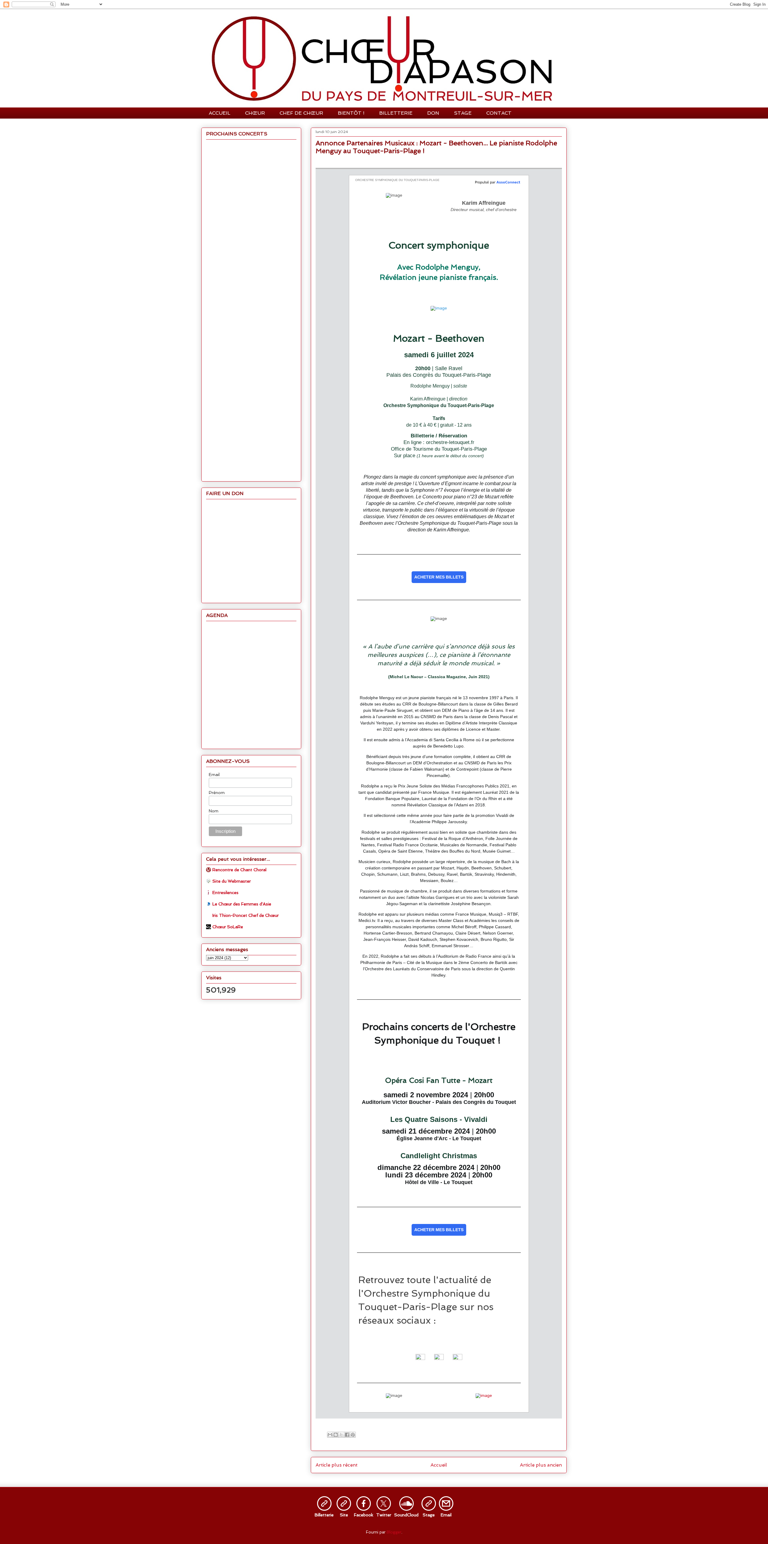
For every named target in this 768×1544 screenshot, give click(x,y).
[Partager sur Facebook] (347, 1435)
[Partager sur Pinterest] (353, 1435)
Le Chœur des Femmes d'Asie (241, 904)
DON (433, 113)
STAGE (463, 113)
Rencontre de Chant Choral (239, 869)
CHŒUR (255, 113)
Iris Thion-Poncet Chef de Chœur (245, 915)
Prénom (217, 792)
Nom (213, 810)
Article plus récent (337, 1465)
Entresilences (225, 892)
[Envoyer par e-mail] (330, 1435)
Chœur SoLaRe (227, 926)
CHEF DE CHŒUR (301, 113)
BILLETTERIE (395, 113)
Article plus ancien (541, 1465)
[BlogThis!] (336, 1435)
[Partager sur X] (341, 1435)
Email (214, 774)
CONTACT (499, 113)
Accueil (438, 1465)
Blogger (394, 1532)
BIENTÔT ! (351, 113)
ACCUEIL (219, 113)
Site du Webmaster (231, 881)
